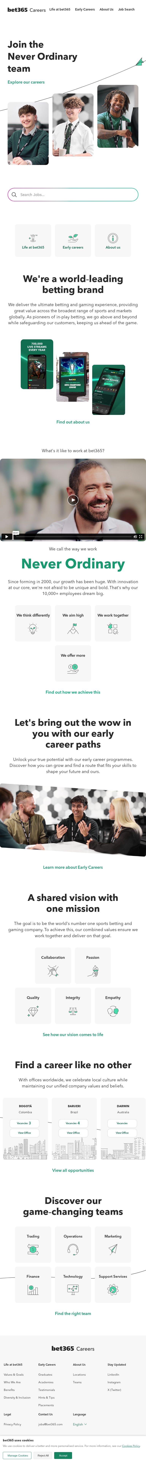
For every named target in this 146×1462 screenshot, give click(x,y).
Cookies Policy (131, 1446)
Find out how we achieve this (73, 693)
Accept (63, 1455)
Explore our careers (26, 82)
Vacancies (24, 1123)
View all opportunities (73, 1171)
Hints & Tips (46, 1397)
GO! (14, 194)
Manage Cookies (18, 1455)
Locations (79, 1374)
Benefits (9, 1390)
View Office (24, 1133)
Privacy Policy (12, 1424)
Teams (77, 1382)
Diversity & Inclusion (17, 1397)
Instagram (114, 1382)
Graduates (45, 1374)
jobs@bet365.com (50, 1424)
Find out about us (73, 422)
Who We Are (12, 1382)
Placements (46, 1405)
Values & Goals (14, 1374)
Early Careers (85, 9)
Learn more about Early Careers (73, 868)
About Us (106, 9)
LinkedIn (113, 1374)
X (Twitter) (114, 1390)
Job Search (126, 9)
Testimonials (46, 1390)
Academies (45, 1382)
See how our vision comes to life (73, 1035)
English (78, 1424)
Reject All (43, 1455)
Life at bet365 (59, 9)
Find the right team (73, 1314)
